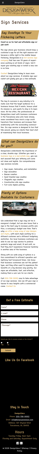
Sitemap (25, 448)
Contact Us (11, 286)
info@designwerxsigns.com (22, 420)
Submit (8, 350)
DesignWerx (19, 3)
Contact (4, 73)
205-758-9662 (11, 278)
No (8, 345)
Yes (2, 345)
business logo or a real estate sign (15, 156)
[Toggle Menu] (3, 2)
